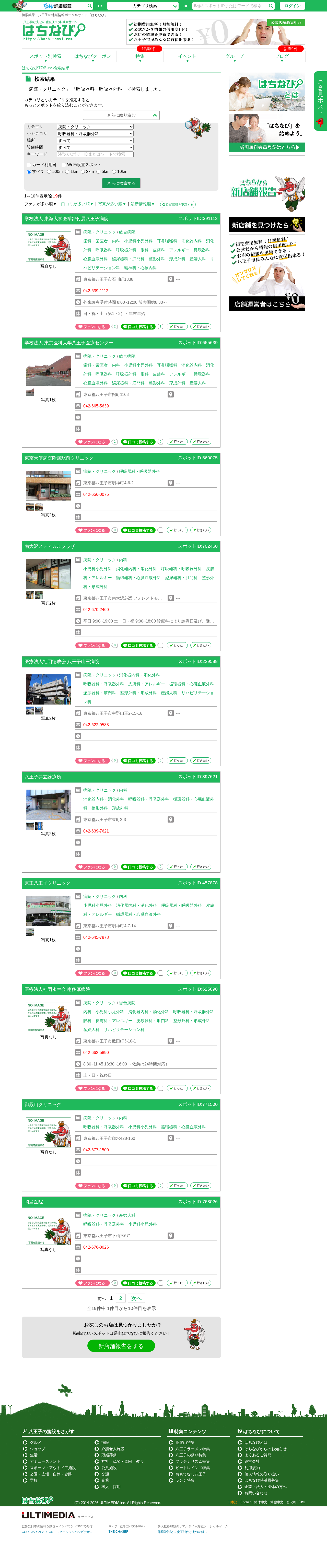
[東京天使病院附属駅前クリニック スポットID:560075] (121, 465)
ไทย (302, 1502)
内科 (116, 241)
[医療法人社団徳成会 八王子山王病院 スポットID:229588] (121, 668)
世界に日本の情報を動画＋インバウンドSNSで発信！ (59, 1526)
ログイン (292, 6)
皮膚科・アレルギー (171, 250)
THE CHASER (119, 1531)
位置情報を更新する (179, 204)
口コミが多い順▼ (77, 204)
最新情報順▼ (143, 204)
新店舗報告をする (121, 1346)
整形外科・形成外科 (167, 259)
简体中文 (260, 1502)
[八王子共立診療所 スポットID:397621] (121, 784)
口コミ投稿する (140, 327)
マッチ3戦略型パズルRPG (127, 1526)
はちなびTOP (34, 68)
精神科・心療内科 (140, 268)
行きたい (203, 326)
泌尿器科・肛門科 (128, 259)
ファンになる (94, 327)
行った (178, 326)
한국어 (291, 1502)
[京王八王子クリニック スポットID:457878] (121, 890)
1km (74, 171)
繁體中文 (277, 1502)
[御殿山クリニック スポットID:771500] (121, 1111)
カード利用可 (44, 164)
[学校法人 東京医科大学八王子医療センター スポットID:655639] (121, 350)
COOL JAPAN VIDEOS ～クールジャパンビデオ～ (57, 1532)
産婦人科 (198, 259)
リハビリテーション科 (124, 1029)
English (245, 1502)
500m (57, 171)
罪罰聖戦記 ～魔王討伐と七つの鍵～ (182, 1532)
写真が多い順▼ (112, 204)
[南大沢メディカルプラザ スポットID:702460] (121, 553)
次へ (136, 1298)
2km (90, 171)
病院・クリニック (99, 232)
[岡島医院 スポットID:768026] (121, 1209)
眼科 (145, 250)
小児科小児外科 (138, 241)
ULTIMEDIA (109, 1503)
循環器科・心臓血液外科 (138, 578)
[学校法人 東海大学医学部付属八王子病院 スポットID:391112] (121, 226)
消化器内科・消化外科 (136, 569)
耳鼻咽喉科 (167, 241)
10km (122, 171)
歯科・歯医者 (95, 241)
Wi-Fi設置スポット (84, 164)
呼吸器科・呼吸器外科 (116, 250)
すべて (38, 171)
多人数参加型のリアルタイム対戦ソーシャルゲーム (193, 1526)
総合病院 (127, 232)
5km (105, 171)
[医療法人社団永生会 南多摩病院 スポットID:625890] (121, 996)
